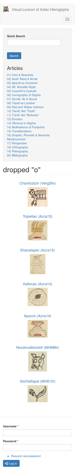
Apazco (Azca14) (37, 315)
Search (14, 56)
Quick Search (16, 36)
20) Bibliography (17, 155)
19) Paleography (17, 151)
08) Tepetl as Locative (21, 103)
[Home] (6, 9)
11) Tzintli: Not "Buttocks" (23, 115)
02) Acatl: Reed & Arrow (22, 79)
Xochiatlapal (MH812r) (37, 381)
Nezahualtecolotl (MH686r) (37, 347)
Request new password (26, 456)
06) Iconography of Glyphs (24, 95)
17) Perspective (17, 143)
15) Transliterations (19, 131)
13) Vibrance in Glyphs (21, 123)
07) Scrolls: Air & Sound (22, 99)
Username (10, 426)
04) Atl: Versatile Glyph (21, 87)
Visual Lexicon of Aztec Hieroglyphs (40, 9)
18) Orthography (17, 147)
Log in (12, 463)
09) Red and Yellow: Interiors (25, 107)
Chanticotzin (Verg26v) (37, 183)
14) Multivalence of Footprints (26, 127)
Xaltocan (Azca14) (37, 283)
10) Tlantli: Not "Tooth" (21, 111)
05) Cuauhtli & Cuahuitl (21, 91)
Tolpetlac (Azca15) (37, 216)
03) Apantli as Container (22, 83)
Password (10, 441)
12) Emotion (14, 119)
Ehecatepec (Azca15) (37, 249)
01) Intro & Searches (20, 75)
